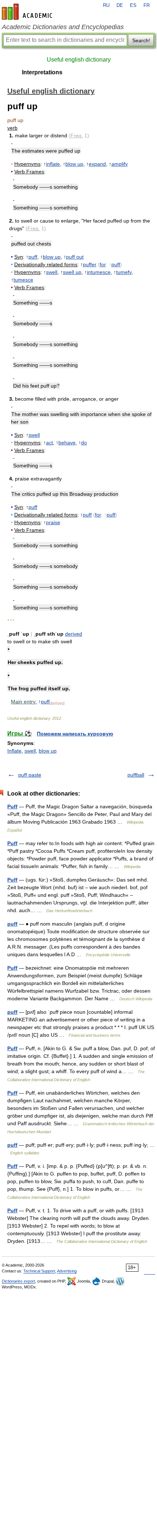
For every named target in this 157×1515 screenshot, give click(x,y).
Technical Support (39, 1271)
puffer (89, 264)
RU (106, 5)
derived (73, 634)
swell (51, 272)
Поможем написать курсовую (75, 734)
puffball (135, 775)
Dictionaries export (18, 1281)
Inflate (14, 751)
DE (119, 5)
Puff (12, 806)
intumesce (99, 272)
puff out (75, 257)
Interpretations (42, 72)
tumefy (123, 272)
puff (32, 257)
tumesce (23, 280)
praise (53, 522)
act (49, 443)
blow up (74, 164)
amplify (119, 164)
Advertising (67, 1271)
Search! (141, 40)
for (103, 264)
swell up (72, 272)
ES (133, 5)
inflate (53, 164)
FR (146, 5)
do (84, 443)
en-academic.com (28, 12)
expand (97, 164)
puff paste (29, 775)
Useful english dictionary (79, 59)
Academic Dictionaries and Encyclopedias (63, 27)
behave (67, 443)
